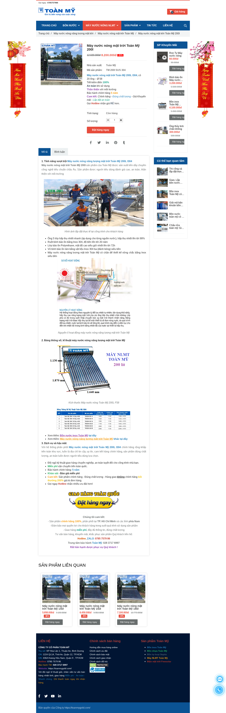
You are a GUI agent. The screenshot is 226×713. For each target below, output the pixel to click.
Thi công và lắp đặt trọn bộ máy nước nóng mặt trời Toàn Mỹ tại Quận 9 (176, 170)
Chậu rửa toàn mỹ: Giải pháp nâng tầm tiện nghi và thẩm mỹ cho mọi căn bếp (176, 226)
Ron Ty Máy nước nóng (175, 54)
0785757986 (52, 3)
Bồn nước (70, 25)
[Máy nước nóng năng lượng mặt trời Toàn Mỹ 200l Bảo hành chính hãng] (91, 143)
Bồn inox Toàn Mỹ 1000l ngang (176, 103)
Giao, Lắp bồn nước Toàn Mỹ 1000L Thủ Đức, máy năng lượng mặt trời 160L (176, 181)
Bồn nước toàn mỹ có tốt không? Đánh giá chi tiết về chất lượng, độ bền (176, 215)
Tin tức (152, 25)
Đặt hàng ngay (100, 130)
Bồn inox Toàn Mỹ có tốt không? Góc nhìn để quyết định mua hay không (175, 193)
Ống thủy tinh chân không (176, 127)
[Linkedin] (107, 143)
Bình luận (59, 152)
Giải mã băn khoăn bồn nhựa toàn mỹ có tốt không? (176, 204)
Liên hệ (168, 25)
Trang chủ (45, 33)
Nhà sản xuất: (95, 65)
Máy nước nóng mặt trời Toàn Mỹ (117, 33)
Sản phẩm (131, 25)
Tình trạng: (93, 113)
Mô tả (45, 152)
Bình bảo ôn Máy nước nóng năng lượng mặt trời (175, 78)
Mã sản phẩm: (95, 70)
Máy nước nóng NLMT (101, 25)
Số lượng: (93, 121)
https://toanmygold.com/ (60, 668)
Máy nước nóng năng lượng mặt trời (75, 33)
